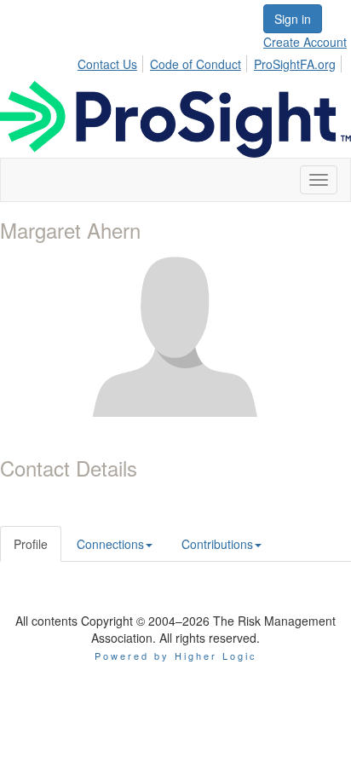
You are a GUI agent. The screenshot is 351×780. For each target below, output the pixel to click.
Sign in (292, 18)
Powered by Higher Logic (176, 655)
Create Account (305, 41)
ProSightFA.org (295, 63)
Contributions (217, 543)
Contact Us (107, 63)
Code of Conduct (195, 63)
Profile (31, 543)
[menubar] (211, 61)
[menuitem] (112, 61)
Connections (110, 543)
